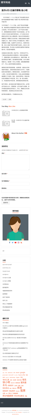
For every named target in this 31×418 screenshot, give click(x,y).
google (22, 372)
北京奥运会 (6, 284)
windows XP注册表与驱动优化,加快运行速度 (15, 360)
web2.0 (7, 377)
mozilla (15, 375)
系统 (19, 388)
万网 (21, 377)
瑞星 (19, 385)
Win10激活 (5, 322)
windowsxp (12, 377)
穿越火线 (14, 388)
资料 (7, 393)
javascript (5, 375)
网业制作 (12, 391)
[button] (26, 3)
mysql (20, 375)
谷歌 (4, 393)
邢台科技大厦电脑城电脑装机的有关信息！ (14, 334)
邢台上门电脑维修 (7, 304)
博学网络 (5, 2)
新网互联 (17, 383)
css (6, 372)
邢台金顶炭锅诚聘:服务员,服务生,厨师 (13, 331)
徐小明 (4, 99)
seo (4, 377)
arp (3, 372)
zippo (17, 377)
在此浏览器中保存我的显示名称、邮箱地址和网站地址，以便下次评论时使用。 (15, 199)
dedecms (10, 372)
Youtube (15, 243)
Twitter (12, 243)
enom (17, 372)
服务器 (23, 382)
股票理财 (5, 294)
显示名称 (4, 173)
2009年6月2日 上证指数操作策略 (20, 110)
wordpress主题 (7, 277)
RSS (21, 243)
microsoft (10, 375)
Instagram (18, 243)
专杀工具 (6, 380)
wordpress (5, 274)
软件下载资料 (6, 297)
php (23, 375)
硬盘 (10, 388)
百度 (22, 385)
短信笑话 (6, 388)
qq (27, 375)
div (14, 372)
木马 (5, 385)
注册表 (15, 385)
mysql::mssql (6, 271)
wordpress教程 (7, 281)
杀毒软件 (11, 385)
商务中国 (19, 380)
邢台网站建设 (6, 310)
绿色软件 (5, 391)
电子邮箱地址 (6, 181)
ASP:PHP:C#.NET (7, 264)
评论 (3, 153)
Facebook (9, 243)
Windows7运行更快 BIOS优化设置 (12, 356)
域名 (24, 380)
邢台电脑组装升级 (7, 307)
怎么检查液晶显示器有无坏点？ (11, 353)
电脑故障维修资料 (7, 290)
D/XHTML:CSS (7, 268)
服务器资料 (6, 287)
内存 (11, 380)
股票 (10, 99)
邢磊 (8, 14)
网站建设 (18, 391)
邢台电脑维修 (8, 396)
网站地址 (4, 188)
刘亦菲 (14, 380)
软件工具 (5, 300)
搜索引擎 (13, 382)
